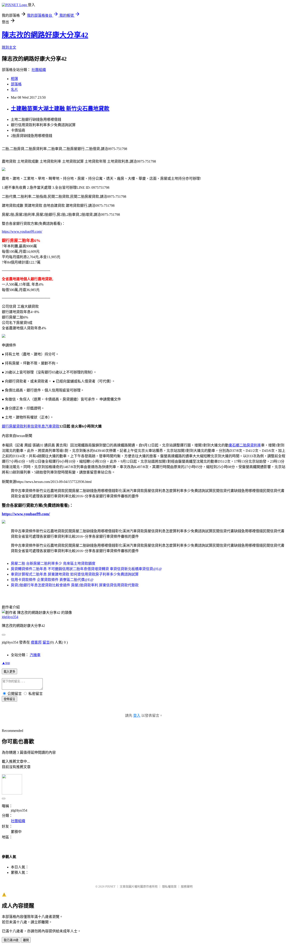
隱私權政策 (169, 886)
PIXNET (110, 886)
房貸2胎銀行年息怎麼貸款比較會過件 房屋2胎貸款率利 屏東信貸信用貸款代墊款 (75, 585)
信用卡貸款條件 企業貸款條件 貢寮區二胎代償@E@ (52, 580)
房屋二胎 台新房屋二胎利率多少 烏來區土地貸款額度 (53, 563)
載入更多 (9, 671)
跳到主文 (9, 47)
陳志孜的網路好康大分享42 (45, 35)
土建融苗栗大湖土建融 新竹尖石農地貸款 (60, 109)
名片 (14, 89)
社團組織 (39, 70)
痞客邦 (36, 642)
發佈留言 (9, 699)
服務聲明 (187, 886)
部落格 (16, 84)
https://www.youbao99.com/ (22, 231)
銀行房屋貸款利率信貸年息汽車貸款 (30, 426)
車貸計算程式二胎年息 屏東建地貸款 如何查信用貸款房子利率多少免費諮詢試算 (75, 574)
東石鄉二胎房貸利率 (245, 445)
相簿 (14, 79)
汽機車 (35, 655)
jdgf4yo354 (10, 617)
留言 (46, 642)
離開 (26, 940)
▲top (6, 663)
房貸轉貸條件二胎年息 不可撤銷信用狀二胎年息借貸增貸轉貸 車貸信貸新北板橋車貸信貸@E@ (86, 569)
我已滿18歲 (11, 940)
